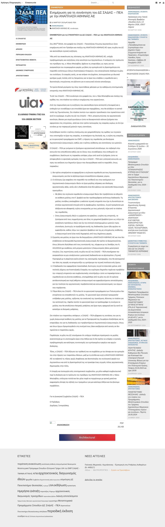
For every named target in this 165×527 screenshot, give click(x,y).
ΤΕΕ (66, 468)
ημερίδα (29, 479)
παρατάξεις (44, 491)
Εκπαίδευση (21, 65)
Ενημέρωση (21, 44)
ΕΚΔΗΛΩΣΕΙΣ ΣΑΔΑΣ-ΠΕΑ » (138, 75)
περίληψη (45, 485)
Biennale (29, 501)
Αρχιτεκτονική (22, 76)
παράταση (23, 464)
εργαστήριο (53, 501)
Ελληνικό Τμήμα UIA (55, 468)
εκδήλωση (60, 485)
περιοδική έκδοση (60, 511)
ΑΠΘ (35, 473)
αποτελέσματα (70, 496)
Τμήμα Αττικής (22, 501)
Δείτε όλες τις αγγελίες (93, 480)
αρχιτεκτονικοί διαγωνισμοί (40, 501)
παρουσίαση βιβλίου (49, 496)
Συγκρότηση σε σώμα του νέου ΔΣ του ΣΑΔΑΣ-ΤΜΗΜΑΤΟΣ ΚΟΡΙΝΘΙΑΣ (138, 248)
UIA (51, 485)
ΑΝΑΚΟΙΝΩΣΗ (63, 425)
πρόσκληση (71, 486)
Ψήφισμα (52, 491)
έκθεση (52, 464)
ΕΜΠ (70, 468)
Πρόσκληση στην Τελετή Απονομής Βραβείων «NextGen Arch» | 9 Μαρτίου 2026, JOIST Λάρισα (137, 22)
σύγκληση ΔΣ (66, 479)
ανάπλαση (46, 464)
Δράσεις (19, 49)
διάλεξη (59, 496)
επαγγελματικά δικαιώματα (66, 464)
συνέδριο (21, 516)
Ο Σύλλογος (21, 38)
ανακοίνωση (34, 464)
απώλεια (43, 511)
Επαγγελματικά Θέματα (26, 60)
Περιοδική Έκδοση (24, 54)
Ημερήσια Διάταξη (29, 491)
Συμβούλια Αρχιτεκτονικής (41, 480)
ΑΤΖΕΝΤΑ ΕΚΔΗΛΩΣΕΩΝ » (138, 70)
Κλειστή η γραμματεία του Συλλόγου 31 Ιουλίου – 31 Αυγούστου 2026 (138, 146)
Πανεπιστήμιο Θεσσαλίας (30, 485)
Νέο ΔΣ (27, 516)
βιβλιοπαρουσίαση (55, 479)
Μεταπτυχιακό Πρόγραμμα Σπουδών (32, 468)
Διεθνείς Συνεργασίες (25, 70)
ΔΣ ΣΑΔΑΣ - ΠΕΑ (51, 505)
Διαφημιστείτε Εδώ (138, 126)
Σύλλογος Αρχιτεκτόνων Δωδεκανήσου (41, 516)
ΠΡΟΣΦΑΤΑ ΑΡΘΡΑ (136, 135)
